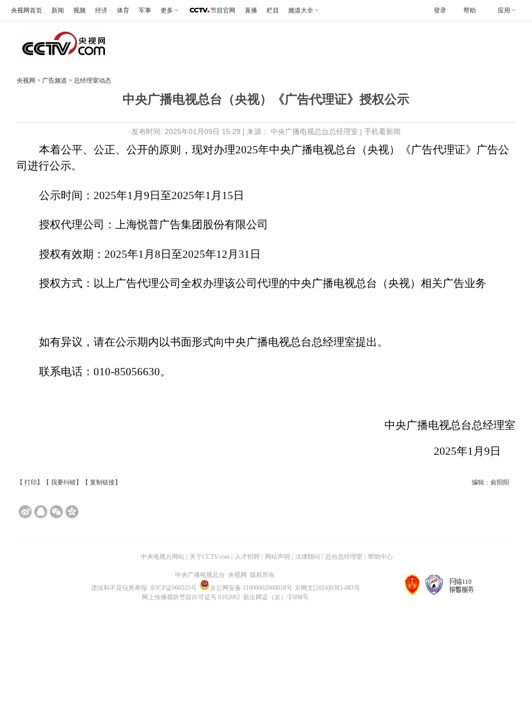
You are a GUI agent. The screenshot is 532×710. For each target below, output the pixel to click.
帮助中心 (380, 556)
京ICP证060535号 (173, 587)
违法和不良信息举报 (119, 587)
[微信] (56, 511)
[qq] (40, 511)
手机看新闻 (382, 131)
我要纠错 (63, 482)
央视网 (26, 80)
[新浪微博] (25, 511)
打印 (30, 482)
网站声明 (277, 556)
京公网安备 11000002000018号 (251, 587)
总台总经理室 (344, 556)
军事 (145, 10)
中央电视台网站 (162, 556)
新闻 (57, 10)
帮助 (469, 10)
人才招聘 (247, 556)
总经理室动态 (91, 80)
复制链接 (102, 482)
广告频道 (55, 80)
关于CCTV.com (210, 556)
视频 (79, 10)
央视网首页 (26, 10)
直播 (251, 10)
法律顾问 (307, 556)
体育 (123, 10)
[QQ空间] (71, 511)
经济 (101, 10)
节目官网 (222, 10)
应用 (504, 10)
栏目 (273, 10)
